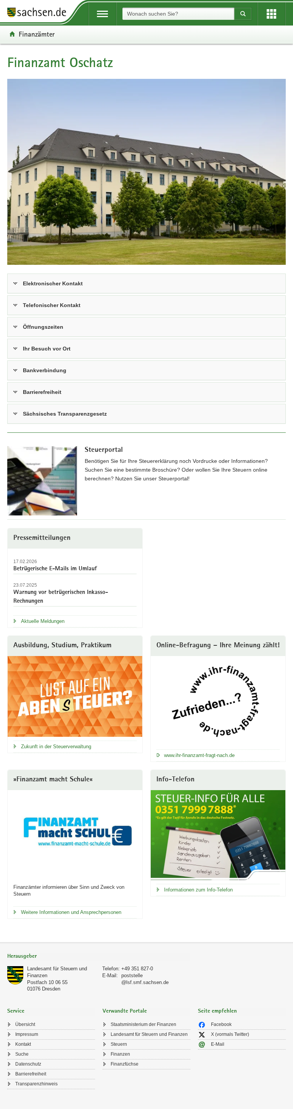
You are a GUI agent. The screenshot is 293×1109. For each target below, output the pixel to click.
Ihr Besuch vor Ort (47, 349)
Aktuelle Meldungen (42, 621)
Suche (22, 1054)
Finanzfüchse (124, 1064)
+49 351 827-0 (137, 968)
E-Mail (217, 1044)
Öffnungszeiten (43, 327)
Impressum (26, 1034)
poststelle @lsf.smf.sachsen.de (145, 979)
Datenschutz (28, 1064)
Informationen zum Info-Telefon (198, 890)
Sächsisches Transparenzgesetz (65, 414)
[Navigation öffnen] (102, 14)
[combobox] (178, 13)
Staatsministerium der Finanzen (143, 1024)
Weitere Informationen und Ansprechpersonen (71, 912)
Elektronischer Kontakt (53, 283)
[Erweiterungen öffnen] (271, 14)
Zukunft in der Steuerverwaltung (56, 746)
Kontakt (23, 1044)
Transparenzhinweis (36, 1084)
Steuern (119, 1044)
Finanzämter (37, 33)
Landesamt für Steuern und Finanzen (149, 1034)
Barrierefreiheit (42, 392)
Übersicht (25, 1024)
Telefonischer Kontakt (51, 305)
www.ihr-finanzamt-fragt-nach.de (199, 755)
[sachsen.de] (39, 13)
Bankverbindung (44, 370)
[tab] (98, 957)
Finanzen (120, 1054)
